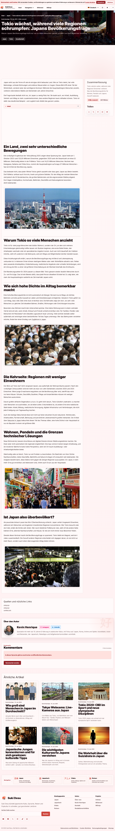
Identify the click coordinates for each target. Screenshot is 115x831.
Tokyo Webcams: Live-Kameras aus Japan (57, 709)
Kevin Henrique (5, 19)
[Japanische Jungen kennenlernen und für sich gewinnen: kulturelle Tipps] (21, 735)
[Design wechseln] (102, 7)
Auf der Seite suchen (8, 810)
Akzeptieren (100, 2)
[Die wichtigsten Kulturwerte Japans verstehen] (57, 735)
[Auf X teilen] (93, 112)
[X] (13, 819)
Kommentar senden (12, 663)
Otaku (56, 805)
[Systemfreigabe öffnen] (89, 112)
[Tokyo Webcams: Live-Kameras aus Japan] (57, 691)
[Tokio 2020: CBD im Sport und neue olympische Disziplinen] (93, 691)
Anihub (98, 800)
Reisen (56, 808)
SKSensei (40, 7)
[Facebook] (8, 819)
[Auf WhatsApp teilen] (102, 112)
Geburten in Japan (14, 420)
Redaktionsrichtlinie (82, 808)
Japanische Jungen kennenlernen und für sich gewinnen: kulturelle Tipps (20, 754)
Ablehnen (110, 2)
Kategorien (28, 7)
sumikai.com (7, 610)
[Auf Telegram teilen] (107, 112)
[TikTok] (22, 819)
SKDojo (49, 7)
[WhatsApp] (27, 819)
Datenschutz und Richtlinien (69, 828)
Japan (8, 15)
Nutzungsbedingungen (99, 828)
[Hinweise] (107, 7)
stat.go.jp (6, 605)
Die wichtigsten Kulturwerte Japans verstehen (55, 752)
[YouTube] (3, 819)
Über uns (78, 800)
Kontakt (77, 805)
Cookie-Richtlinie (90, 2)
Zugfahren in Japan (39, 319)
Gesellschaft (20, 39)
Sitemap (111, 828)
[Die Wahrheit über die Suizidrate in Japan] (93, 735)
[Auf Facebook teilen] (98, 112)
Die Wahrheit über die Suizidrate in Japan (92, 754)
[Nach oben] (113, 7)
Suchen (45, 814)
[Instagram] (17, 819)
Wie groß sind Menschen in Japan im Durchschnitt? (21, 708)
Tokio (11, 39)
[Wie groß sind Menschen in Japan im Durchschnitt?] (21, 691)
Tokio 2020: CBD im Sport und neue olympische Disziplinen (91, 709)
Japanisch (57, 802)
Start (20, 7)
